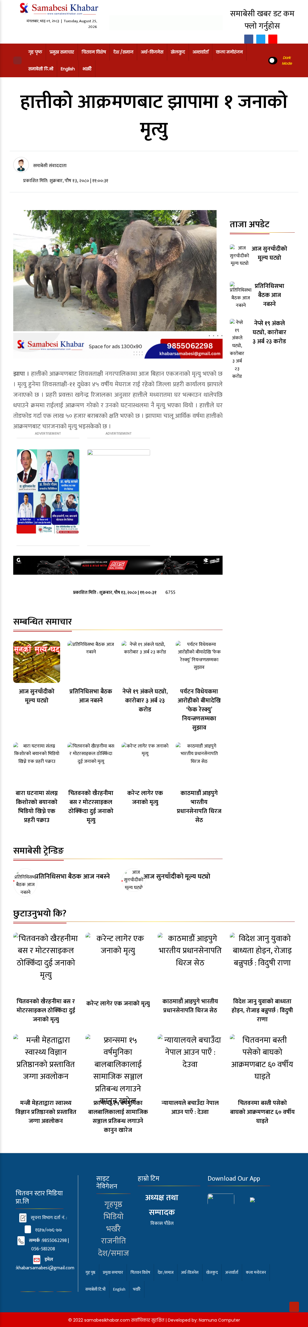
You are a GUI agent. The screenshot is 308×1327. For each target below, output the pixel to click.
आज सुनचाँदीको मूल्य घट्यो (176, 876)
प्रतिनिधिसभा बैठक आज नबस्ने (72, 876)
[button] (17, 60)
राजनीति (113, 1241)
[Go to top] (294, 1307)
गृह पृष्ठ (35, 52)
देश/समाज (113, 1253)
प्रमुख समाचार (62, 52)
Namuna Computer (219, 1320)
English (68, 69)
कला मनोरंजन (229, 52)
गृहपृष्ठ (113, 1204)
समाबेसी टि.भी (40, 69)
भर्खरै (86, 69)
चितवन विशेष (94, 52)
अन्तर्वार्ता (200, 52)
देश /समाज (123, 52)
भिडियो (113, 1216)
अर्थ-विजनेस (152, 52)
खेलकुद (178, 52)
